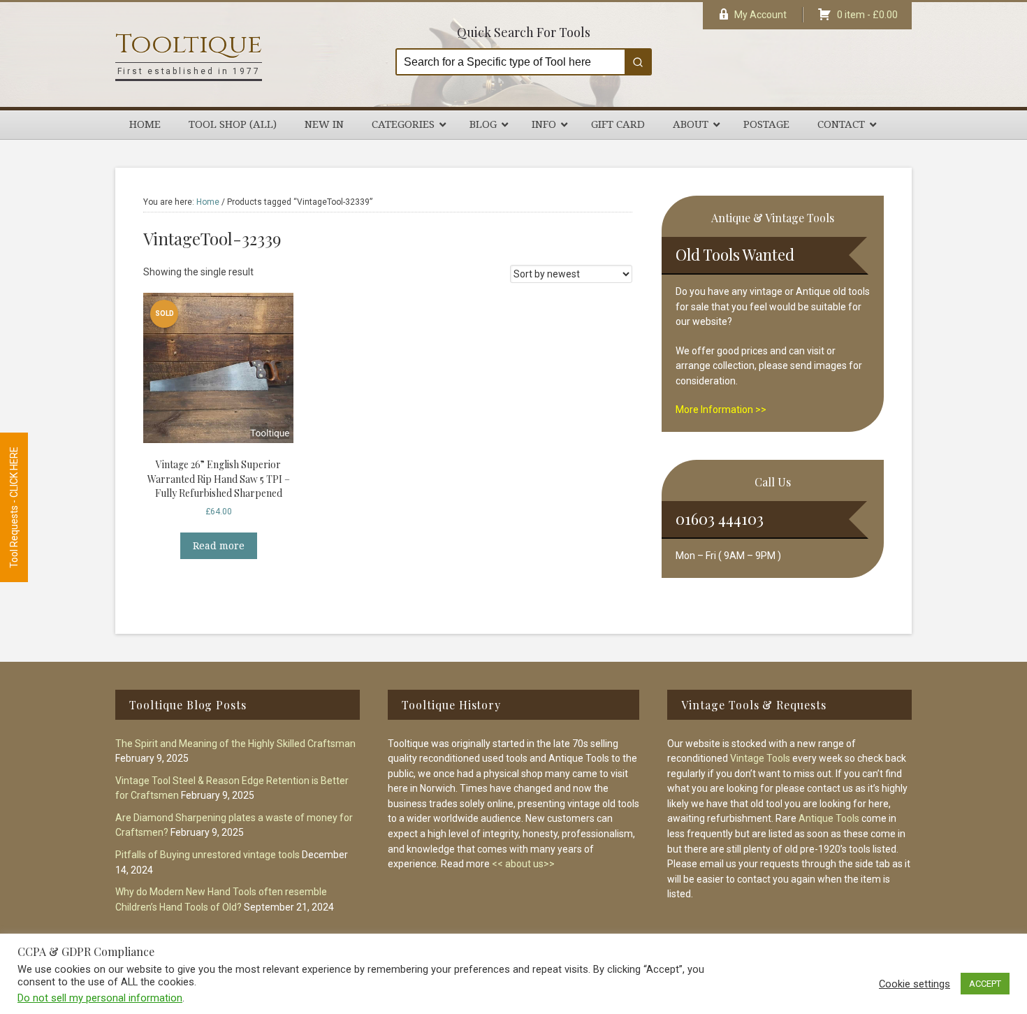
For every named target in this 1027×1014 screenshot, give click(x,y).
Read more (219, 545)
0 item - (867, 14)
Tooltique (188, 44)
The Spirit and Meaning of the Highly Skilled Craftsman (235, 743)
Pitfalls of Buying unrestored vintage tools (207, 854)
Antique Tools (829, 818)
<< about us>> (523, 863)
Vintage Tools (760, 758)
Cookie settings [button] (914, 984)
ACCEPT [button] (985, 983)
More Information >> (721, 409)
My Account (760, 14)
